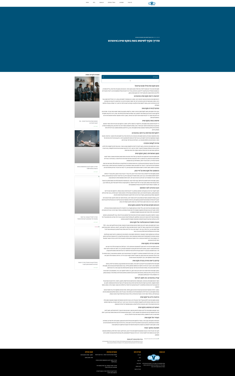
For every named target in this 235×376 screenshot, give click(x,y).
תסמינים (122, 2)
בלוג (94, 2)
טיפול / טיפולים (111, 2)
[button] (103, 76)
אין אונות (102, 2)
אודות (87, 2)
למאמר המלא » (95, 126)
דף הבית (130, 2)
